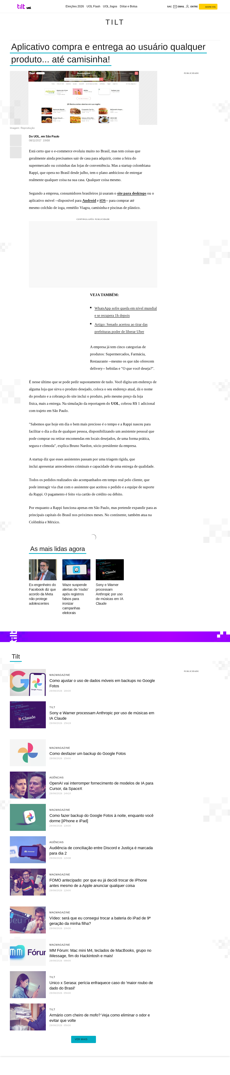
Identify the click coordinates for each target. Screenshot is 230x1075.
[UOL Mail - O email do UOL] (178, 6)
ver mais (81, 1039)
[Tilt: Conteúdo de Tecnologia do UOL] (22, 6)
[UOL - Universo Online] (29, 8)
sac (169, 6)
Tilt (115, 22)
